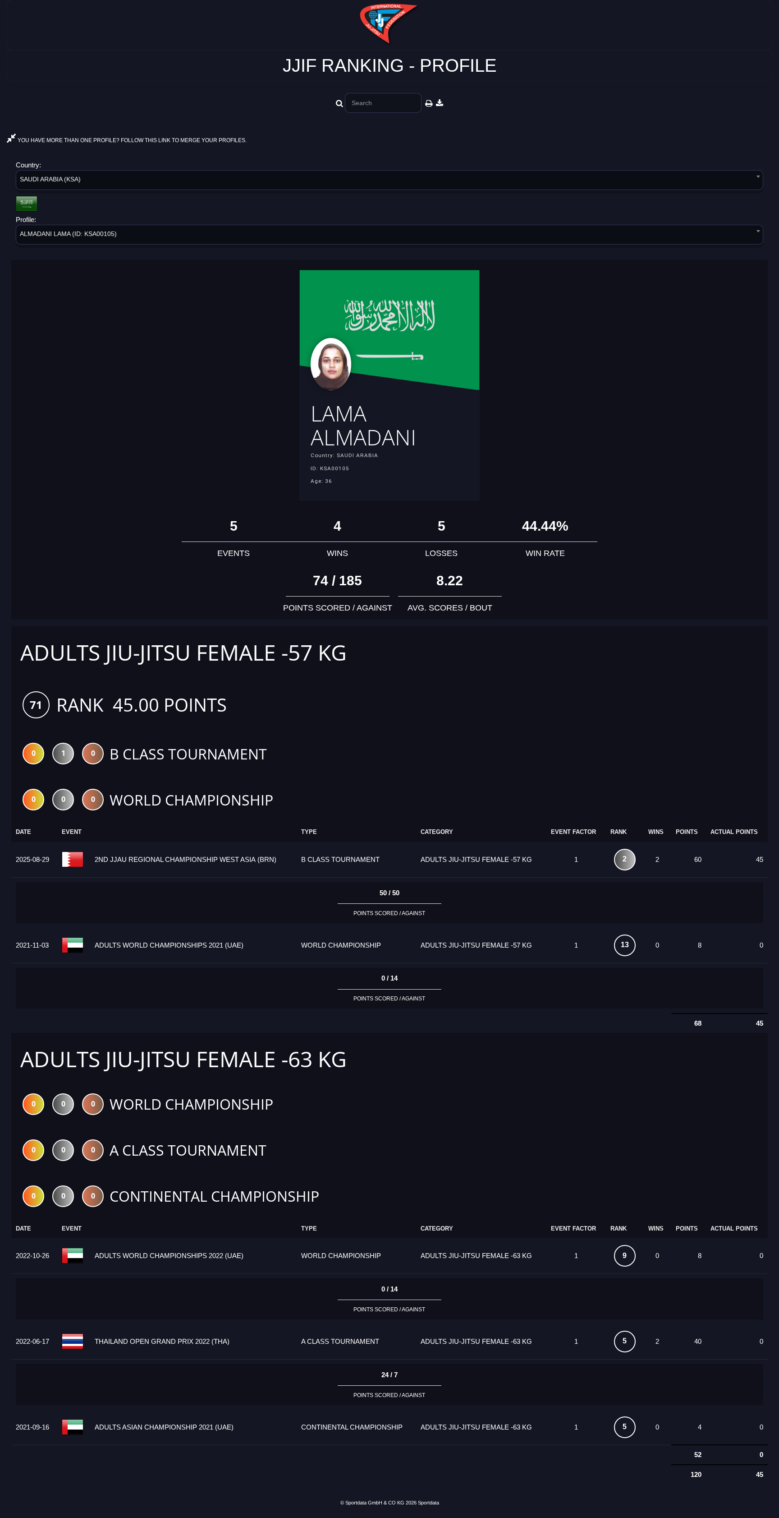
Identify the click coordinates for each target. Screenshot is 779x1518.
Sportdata (428, 1502)
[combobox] (389, 181)
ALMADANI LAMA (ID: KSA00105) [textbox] (68, 233)
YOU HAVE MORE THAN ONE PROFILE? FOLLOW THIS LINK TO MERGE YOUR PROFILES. (131, 140)
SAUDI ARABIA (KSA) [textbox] (50, 179)
